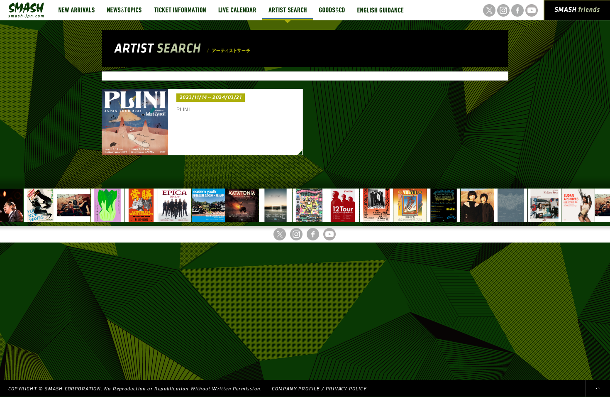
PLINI (183, 110)
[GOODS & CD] (332, 10)
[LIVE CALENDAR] (237, 10)
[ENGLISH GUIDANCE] (380, 10)
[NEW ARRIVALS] (76, 10)
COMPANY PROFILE (296, 389)
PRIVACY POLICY (346, 389)
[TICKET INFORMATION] (180, 10)
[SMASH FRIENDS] (577, 11)
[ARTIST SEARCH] (287, 10)
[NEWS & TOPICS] (124, 10)
